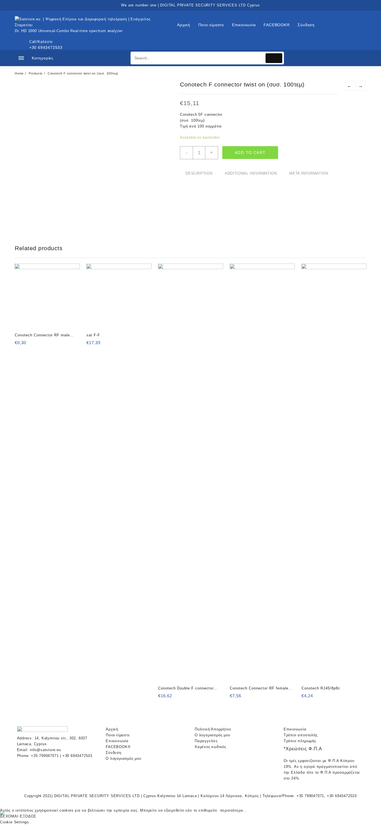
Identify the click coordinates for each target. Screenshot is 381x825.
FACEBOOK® (118, 747)
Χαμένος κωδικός (210, 747)
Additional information (251, 173)
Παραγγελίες (206, 741)
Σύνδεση (113, 753)
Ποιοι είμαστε (118, 735)
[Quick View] (30, 344)
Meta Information (308, 173)
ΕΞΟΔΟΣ (28, 816)
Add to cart (250, 152)
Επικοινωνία (117, 741)
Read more (91, 344)
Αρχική (112, 729)
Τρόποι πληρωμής (300, 741)
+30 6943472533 (45, 47)
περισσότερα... (233, 810)
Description (198, 173)
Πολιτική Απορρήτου (213, 729)
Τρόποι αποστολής (301, 735)
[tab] (199, 174)
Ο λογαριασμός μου (123, 758)
